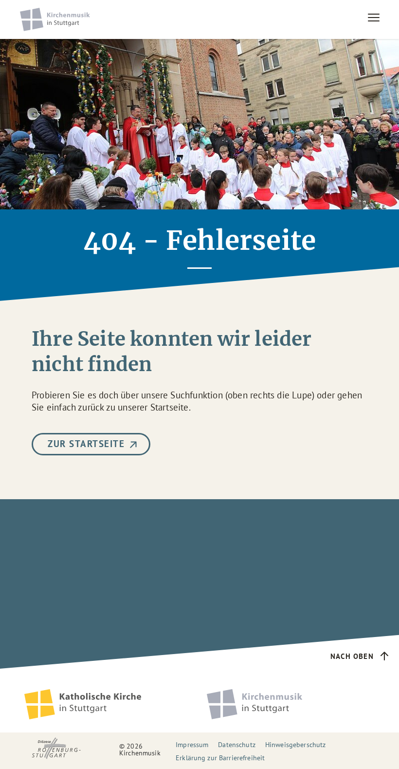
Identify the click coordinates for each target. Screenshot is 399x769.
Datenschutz (236, 744)
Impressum (192, 744)
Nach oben (352, 656)
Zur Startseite (86, 444)
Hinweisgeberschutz (295, 744)
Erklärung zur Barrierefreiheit (220, 757)
